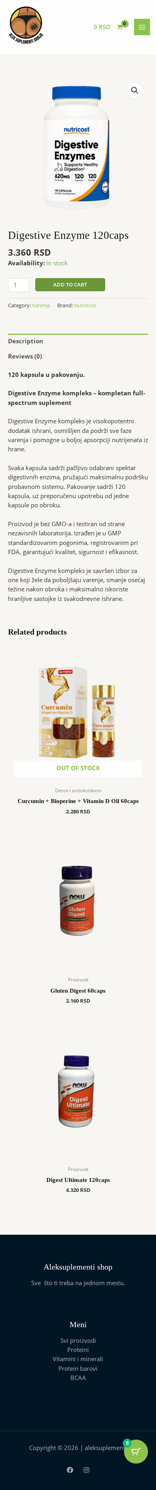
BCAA (78, 1378)
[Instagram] (86, 1470)
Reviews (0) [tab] (25, 356)
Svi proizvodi (78, 1340)
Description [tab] (25, 341)
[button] (135, 90)
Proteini (78, 1350)
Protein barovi (78, 1368)
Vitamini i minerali (78, 1359)
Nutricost (85, 305)
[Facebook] (70, 1470)
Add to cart (70, 284)
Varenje (41, 305)
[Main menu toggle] (142, 27)
